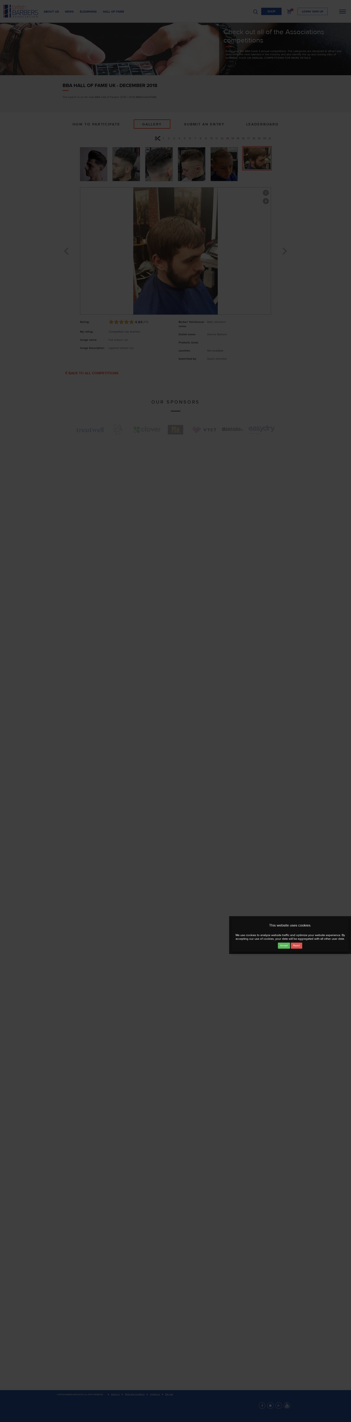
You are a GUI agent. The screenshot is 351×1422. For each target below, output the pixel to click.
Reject (296, 945)
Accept (284, 945)
